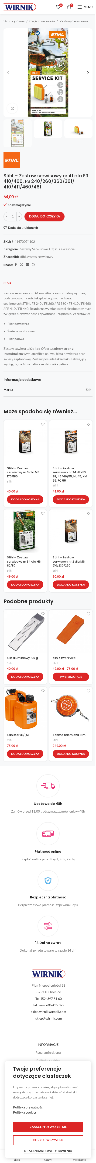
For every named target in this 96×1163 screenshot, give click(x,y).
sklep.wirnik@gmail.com (48, 1012)
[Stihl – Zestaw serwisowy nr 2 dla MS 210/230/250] (71, 531)
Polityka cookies (48, 1061)
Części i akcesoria (42, 21)
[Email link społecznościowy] (27, 265)
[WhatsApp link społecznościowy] (33, 265)
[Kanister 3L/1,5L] (25, 708)
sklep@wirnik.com (48, 1018)
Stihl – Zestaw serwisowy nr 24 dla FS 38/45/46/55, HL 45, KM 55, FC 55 (70, 474)
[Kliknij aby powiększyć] (12, 108)
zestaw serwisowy (40, 257)
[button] (8, 72)
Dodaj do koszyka (44, 216)
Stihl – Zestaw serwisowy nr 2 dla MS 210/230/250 (69, 561)
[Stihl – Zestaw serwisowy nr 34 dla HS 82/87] (25, 531)
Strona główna (13, 21)
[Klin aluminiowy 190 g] (25, 631)
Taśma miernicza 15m (69, 735)
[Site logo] (19, 7)
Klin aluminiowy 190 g (22, 658)
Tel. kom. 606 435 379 (48, 1005)
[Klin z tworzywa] (71, 631)
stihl (23, 257)
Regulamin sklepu (48, 1052)
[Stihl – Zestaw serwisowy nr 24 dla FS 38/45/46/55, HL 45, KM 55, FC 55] (71, 441)
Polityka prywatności (28, 1107)
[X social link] (21, 265)
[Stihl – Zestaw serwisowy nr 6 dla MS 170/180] (25, 441)
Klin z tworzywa (64, 658)
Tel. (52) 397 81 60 (48, 999)
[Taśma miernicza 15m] (71, 708)
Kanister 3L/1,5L (18, 735)
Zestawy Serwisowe (74, 21)
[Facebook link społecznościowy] (15, 265)
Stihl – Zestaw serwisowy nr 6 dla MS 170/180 (23, 472)
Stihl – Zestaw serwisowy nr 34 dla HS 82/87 (24, 561)
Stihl (9, 481)
